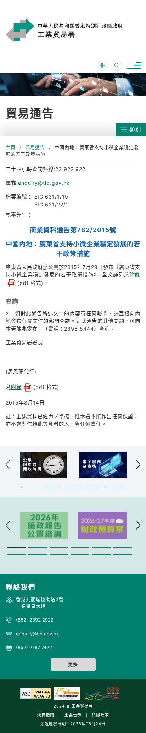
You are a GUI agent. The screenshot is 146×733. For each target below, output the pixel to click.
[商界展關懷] (67, 693)
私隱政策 (100, 714)
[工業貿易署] (73, 30)
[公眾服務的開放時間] (43, 465)
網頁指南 (45, 714)
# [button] (138, 465)
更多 (73, 664)
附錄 (16, 387)
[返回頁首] (129, 718)
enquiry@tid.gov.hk (44, 183)
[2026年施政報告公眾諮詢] (44, 525)
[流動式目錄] (134, 66)
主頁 (11, 147)
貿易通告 (35, 147)
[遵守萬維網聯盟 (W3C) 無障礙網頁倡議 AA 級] (35, 693)
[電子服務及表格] (102, 465)
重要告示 (73, 714)
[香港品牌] (101, 693)
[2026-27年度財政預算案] (102, 525)
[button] (30, 487)
